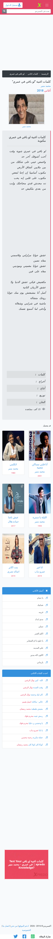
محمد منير (46, 86)
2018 (44, 90)
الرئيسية (44, 74)
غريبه (41, 612)
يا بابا (40, 730)
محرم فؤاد (29, 716)
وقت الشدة (38, 687)
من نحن (14, 926)
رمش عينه (38, 716)
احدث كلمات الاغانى (39, 673)
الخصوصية (26, 930)
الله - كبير (38, 680)
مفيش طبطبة (37, 709)
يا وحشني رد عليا (35, 723)
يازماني (40, 662)
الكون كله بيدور (36, 655)
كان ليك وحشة (36, 694)
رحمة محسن (26, 737)
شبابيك (40, 605)
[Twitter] (16, 937)
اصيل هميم (26, 702)
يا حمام (40, 598)
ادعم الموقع (24, 926)
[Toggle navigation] (47, 5)
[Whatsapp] (33, 937)
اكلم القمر (39, 633)
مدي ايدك (39, 619)
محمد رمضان (25, 709)
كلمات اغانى (33, 74)
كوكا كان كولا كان (35, 744)
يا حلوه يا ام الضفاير (35, 641)
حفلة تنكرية (37, 737)
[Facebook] (24, 937)
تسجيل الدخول (11, 5)
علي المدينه (38, 648)
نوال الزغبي (29, 680)
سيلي (40, 626)
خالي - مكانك (37, 702)
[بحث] (4, 11)
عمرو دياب (33, 730)
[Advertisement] (26, 43)
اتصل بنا (6, 926)
